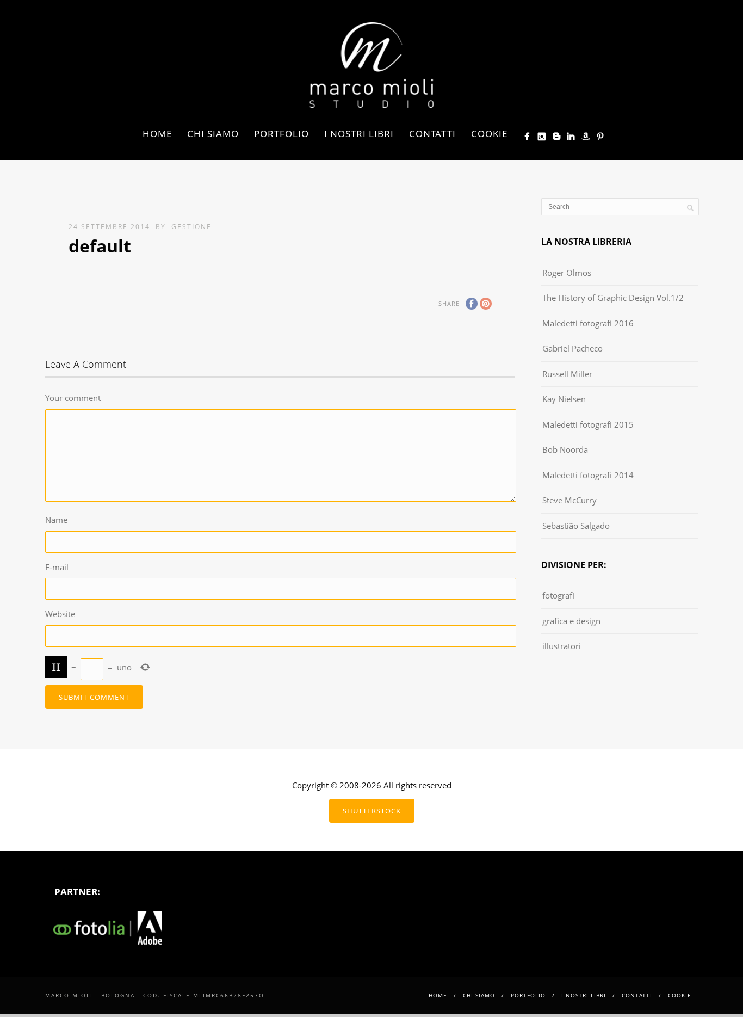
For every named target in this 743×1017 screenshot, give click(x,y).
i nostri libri (359, 133)
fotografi (558, 595)
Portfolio (281, 133)
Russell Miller (567, 373)
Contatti (432, 133)
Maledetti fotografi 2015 (588, 424)
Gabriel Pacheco (572, 348)
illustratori (561, 645)
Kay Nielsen (564, 398)
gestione (191, 226)
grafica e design (571, 620)
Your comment (73, 397)
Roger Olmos (566, 272)
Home (157, 133)
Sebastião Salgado (576, 525)
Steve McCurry (569, 500)
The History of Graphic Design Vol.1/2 (613, 297)
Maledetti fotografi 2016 (588, 323)
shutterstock (372, 811)
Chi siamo (213, 133)
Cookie (489, 133)
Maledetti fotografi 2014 (588, 475)
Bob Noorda (565, 449)
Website (60, 613)
